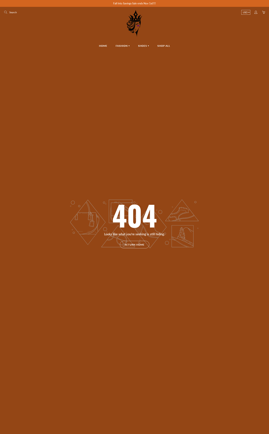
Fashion (122, 45)
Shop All (163, 45)
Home (103, 45)
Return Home (134, 244)
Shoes (143, 45)
